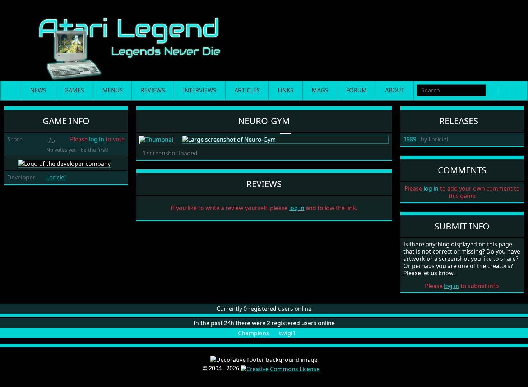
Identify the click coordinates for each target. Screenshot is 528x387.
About (394, 90)
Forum (356, 90)
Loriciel (56, 177)
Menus (112, 90)
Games (74, 90)
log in (96, 139)
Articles (247, 90)
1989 (409, 139)
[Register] (506, 90)
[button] (78, 177)
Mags (320, 90)
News (38, 90)
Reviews (153, 90)
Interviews (199, 90)
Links (285, 90)
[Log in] (518, 90)
